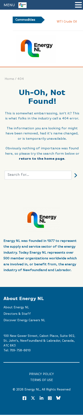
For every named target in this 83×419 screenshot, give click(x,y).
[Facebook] (24, 398)
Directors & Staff (17, 313)
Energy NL (32, 389)
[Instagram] (50, 398)
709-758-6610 (20, 350)
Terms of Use (41, 380)
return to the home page (41, 158)
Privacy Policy (41, 374)
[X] (33, 399)
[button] (78, 5)
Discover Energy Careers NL (24, 320)
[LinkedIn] (41, 398)
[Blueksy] (58, 398)
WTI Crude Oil (67, 21)
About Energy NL (16, 307)
